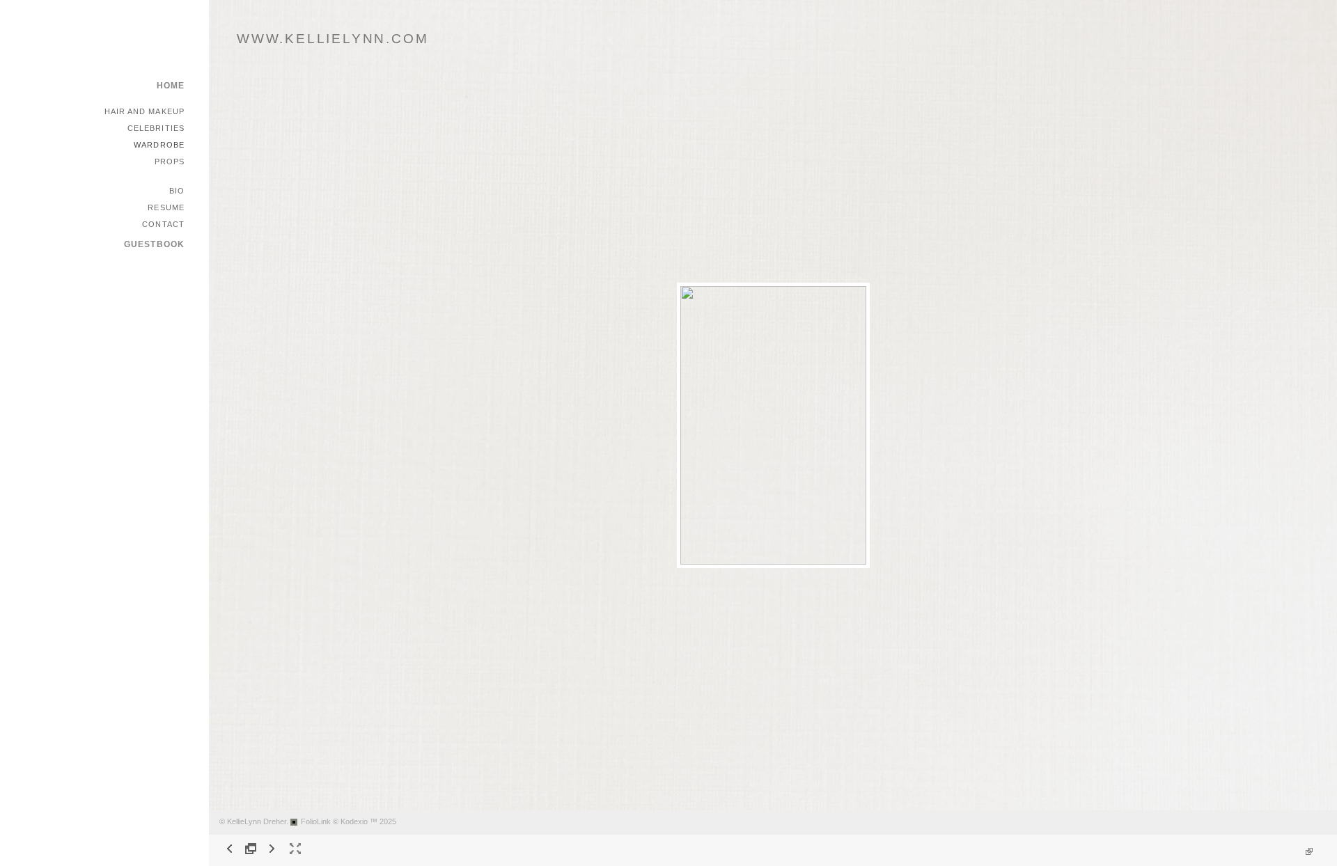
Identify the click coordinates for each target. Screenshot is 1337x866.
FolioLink (316, 821)
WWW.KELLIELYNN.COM (332, 38)
